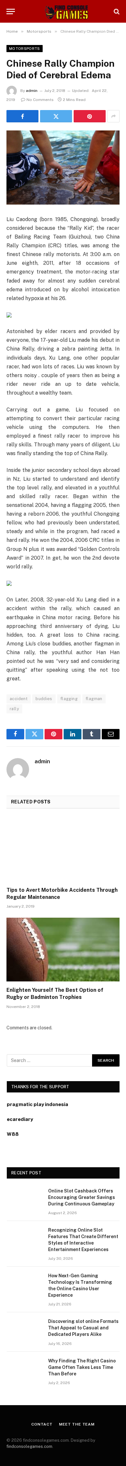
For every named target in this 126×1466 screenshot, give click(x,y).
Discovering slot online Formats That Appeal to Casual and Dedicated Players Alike (83, 1328)
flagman (94, 698)
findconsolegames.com (29, 1446)
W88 (13, 1134)
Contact (42, 1424)
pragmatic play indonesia (37, 1104)
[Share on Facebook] (22, 116)
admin (31, 90)
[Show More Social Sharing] (113, 116)
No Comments (40, 99)
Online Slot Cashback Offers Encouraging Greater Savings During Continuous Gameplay (81, 1197)
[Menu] (10, 11)
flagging (69, 698)
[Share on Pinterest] (90, 116)
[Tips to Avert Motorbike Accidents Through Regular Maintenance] (63, 849)
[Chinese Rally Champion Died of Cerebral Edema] (63, 167)
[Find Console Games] (62, 11)
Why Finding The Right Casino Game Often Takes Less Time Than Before (82, 1367)
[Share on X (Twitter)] (56, 116)
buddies (44, 698)
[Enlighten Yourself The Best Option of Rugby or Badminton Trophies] (63, 949)
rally (14, 708)
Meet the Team (77, 1424)
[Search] (116, 11)
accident (18, 698)
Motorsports (24, 48)
